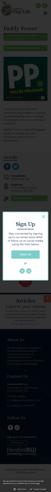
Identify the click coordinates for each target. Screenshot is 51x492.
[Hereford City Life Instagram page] (29, 271)
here (38, 483)
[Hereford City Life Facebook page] (22, 271)
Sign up (25, 254)
